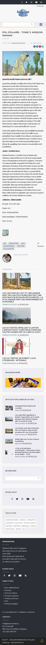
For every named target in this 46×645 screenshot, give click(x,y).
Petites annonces (11, 598)
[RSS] (41, 2)
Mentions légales (11, 604)
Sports (18, 529)
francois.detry (9, 305)
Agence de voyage (12, 520)
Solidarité (8, 249)
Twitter (42, 46)
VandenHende (18, 43)
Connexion (40, 6)
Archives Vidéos (11, 593)
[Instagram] (31, 2)
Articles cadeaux (30, 523)
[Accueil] (23, 17)
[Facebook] (22, 2)
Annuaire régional (11, 596)
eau (23, 243)
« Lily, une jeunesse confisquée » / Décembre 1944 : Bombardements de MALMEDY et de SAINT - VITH (28, 451)
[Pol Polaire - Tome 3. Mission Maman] (5, 233)
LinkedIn (37, 46)
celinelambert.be (17, 643)
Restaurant (10, 529)
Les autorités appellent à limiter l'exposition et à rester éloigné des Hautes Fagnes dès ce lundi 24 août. (21, 330)
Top (42, 642)
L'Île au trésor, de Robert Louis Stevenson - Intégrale (19, 359)
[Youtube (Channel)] (36, 2)
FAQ (6, 601)
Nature (20, 246)
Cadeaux (33, 526)
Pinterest (40, 46)
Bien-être (13, 243)
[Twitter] (26, 2)
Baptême (9, 526)
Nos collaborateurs (12, 588)
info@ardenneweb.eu (10, 624)
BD (4, 243)
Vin (23, 529)
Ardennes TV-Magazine (14, 523)
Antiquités (31, 520)
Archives (8, 590)
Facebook (34, 46)
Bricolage (25, 526)
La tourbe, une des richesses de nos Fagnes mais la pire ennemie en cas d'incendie (27, 430)
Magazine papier (23, 382)
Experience (8, 246)
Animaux (23, 520)
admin (17, 410)
